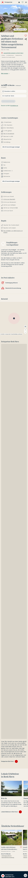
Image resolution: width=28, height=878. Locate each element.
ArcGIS (2, 334)
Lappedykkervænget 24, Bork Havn (13, 53)
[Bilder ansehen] (14, 18)
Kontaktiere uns (14, 105)
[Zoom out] (25, 332)
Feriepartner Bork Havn (7, 761)
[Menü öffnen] (26, 2)
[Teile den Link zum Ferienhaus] (26, 39)
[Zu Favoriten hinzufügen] (26, 36)
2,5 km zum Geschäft (9, 199)
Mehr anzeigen (4, 73)
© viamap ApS (7, 334)
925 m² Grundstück (8, 133)
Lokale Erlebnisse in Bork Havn (9, 811)
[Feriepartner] (6, 2)
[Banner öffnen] (25, 875)
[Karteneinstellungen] (25, 326)
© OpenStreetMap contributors (16, 334)
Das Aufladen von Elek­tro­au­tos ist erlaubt (13, 231)
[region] (14, 318)
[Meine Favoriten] (22, 2)
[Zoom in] (25, 330)
